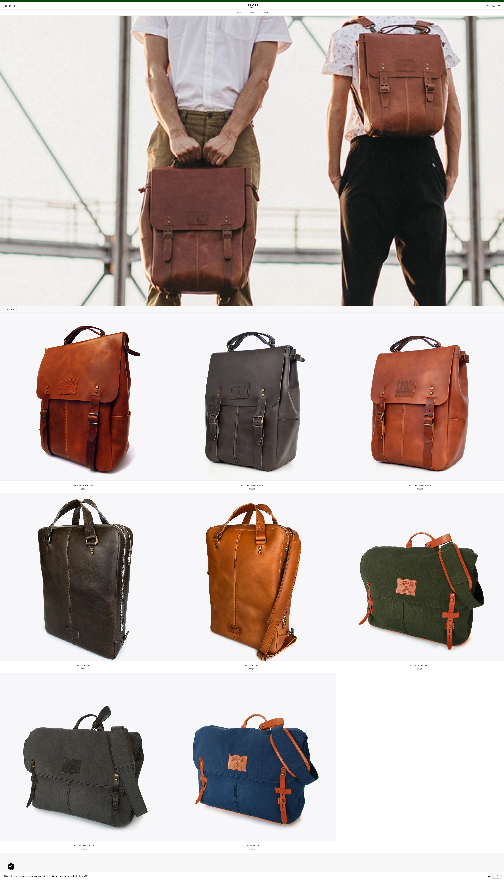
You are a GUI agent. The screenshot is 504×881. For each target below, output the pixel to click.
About (252, 13)
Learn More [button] (84, 876)
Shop (239, 13)
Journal (265, 13)
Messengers (7, 309)
